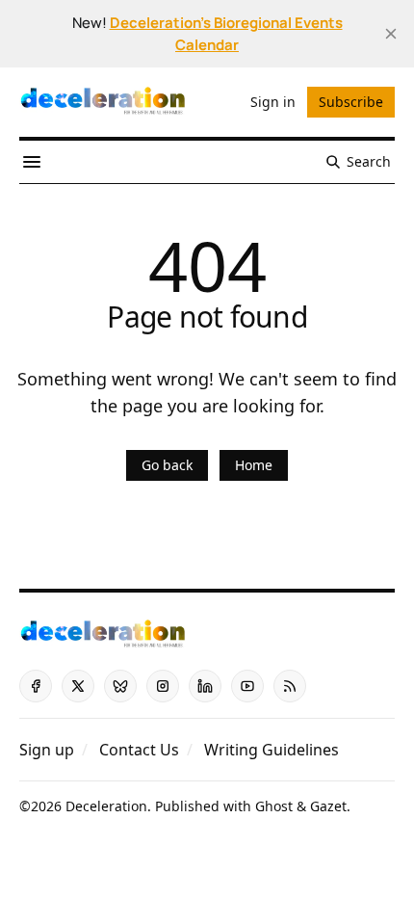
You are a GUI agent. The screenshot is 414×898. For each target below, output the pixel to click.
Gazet (328, 806)
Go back (167, 465)
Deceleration (106, 806)
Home (253, 465)
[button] (46, 749)
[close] (390, 33)
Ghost (274, 806)
